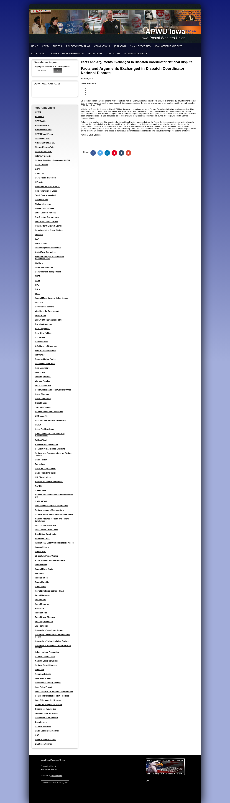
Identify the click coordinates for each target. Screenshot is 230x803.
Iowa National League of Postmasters (51, 506)
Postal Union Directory (45, 617)
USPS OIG (39, 173)
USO (37, 735)
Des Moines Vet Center (45, 364)
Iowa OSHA (40, 372)
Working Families (42, 381)
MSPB (38, 276)
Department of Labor (44, 267)
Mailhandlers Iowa (43, 204)
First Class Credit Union (45, 525)
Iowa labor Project (43, 678)
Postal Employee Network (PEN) (49, 591)
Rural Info (39, 608)
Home (34, 46)
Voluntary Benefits (43, 156)
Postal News (40, 600)
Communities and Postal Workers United (53, 390)
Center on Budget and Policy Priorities (52, 696)
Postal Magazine (42, 595)
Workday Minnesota (44, 621)
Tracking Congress (43, 324)
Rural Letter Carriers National (48, 226)
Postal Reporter (42, 604)
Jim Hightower (41, 626)
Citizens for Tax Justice (45, 709)
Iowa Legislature (42, 368)
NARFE (38, 486)
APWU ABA (40, 121)
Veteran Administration (45, 350)
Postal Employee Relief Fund (48, 248)
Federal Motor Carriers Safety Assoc (51, 298)
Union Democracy (43, 399)
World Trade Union (43, 385)
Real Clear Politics (43, 333)
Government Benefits (44, 307)
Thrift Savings (41, 243)
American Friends (43, 674)
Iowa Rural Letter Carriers (46, 221)
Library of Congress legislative (48, 320)
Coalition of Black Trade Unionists (50, 449)
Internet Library (42, 547)
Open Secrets (41, 722)
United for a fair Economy (46, 718)
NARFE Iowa (40, 490)
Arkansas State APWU (45, 143)
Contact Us (113, 53)
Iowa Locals (38, 53)
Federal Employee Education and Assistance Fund (49, 257)
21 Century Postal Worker (46, 556)
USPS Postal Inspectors (45, 178)
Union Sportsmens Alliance (47, 731)
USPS (37, 169)
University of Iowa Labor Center (49, 630)
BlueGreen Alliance (43, 744)
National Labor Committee (46, 661)
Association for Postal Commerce (50, 560)
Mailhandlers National (44, 208)
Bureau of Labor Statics (45, 359)
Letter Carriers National (45, 213)
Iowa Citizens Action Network (48, 700)
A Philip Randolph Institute (46, 444)
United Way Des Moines (45, 252)
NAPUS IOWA (41, 501)
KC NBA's (39, 117)
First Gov (39, 302)
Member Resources (135, 53)
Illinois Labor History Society (48, 683)
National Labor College (45, 656)
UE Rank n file (41, 416)
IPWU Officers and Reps (168, 46)
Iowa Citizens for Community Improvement (54, 691)
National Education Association (49, 412)
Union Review (41, 460)
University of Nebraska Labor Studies (52, 641)
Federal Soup (41, 613)
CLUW (38, 425)
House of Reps (41, 342)
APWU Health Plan (43, 130)
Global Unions (41, 403)
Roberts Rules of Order (45, 740)
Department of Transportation (48, 272)
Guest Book (95, 53)
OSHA (38, 289)
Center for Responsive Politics (48, 705)
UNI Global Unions (43, 477)
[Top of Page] (148, 780)
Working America (43, 377)
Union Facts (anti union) (45, 468)
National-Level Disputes (91, 135)
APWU (38, 112)
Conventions (102, 46)
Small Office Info (140, 46)
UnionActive (56, 776)
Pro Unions (40, 464)
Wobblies (39, 235)
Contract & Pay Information (67, 53)
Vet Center (39, 355)
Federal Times (41, 578)
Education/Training (78, 46)
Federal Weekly (42, 582)
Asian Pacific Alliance (44, 429)
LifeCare (39, 263)
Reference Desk (42, 538)
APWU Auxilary (42, 125)
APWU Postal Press (44, 134)
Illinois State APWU (43, 152)
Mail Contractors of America (47, 186)
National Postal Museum (46, 665)
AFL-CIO (39, 182)
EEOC (37, 294)
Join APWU (120, 46)
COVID (45, 46)
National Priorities (43, 726)
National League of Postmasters (49, 510)
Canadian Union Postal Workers (49, 230)
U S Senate (40, 337)
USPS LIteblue (41, 165)
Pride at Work (41, 440)
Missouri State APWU (44, 147)
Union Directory (42, 394)
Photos (57, 46)
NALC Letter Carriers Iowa (47, 217)
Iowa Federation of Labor (46, 191)
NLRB (37, 280)
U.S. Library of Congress (46, 346)
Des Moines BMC (42, 138)
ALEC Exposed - (42, 329)
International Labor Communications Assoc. (54, 543)
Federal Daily (41, 565)
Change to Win (41, 200)
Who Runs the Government (47, 311)
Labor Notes (40, 587)
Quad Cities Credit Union (46, 534)
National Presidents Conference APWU (52, 160)
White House (40, 315)
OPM (37, 285)
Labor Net (39, 670)
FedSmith (39, 573)
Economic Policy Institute (46, 713)
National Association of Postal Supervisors (54, 514)
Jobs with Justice (43, 407)
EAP (37, 239)
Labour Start (40, 552)
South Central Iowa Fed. (45, 195)
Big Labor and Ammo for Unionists (50, 420)
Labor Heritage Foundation (47, 652)
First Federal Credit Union (46, 530)
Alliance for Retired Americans (49, 482)
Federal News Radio (44, 569)
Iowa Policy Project (43, 687)
